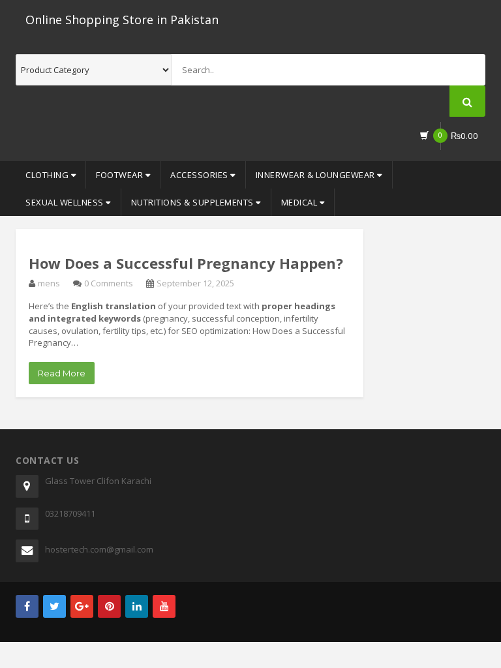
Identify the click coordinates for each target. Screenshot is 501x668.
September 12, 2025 (195, 283)
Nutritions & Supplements (193, 202)
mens (49, 283)
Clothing (48, 175)
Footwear (120, 175)
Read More (61, 373)
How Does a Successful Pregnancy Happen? (186, 263)
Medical (300, 202)
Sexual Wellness (65, 202)
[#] (27, 606)
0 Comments (108, 283)
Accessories (200, 175)
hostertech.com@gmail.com (99, 549)
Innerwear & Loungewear (317, 175)
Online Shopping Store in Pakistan (122, 19)
